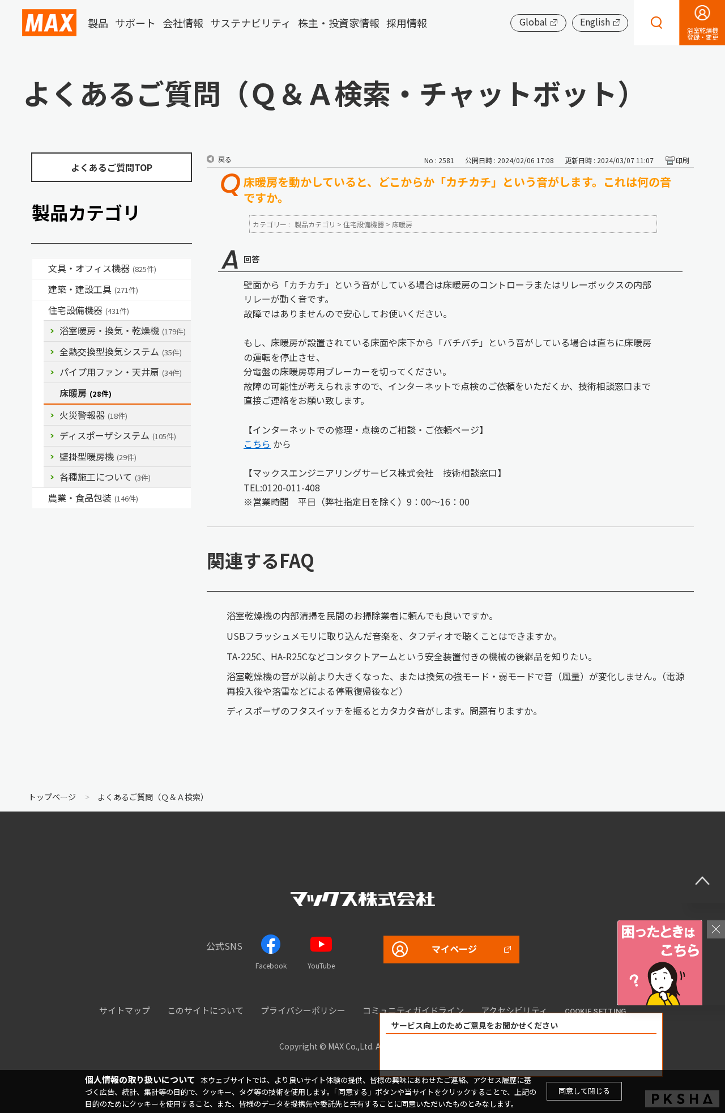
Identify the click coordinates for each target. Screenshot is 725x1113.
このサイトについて (205, 1010)
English (595, 21)
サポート (135, 22)
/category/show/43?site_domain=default (40, 498)
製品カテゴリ (315, 224)
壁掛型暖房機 (98, 456)
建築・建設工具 (93, 289)
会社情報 (183, 22)
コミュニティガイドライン (413, 1010)
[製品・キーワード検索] (656, 22)
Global (533, 21)
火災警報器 (93, 415)
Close (716, 929)
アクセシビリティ (514, 1010)
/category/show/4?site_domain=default (40, 268)
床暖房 (85, 393)
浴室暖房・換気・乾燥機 (122, 330)
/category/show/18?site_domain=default (40, 289)
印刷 (682, 160)
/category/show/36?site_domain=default (40, 310)
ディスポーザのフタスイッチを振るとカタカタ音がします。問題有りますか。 (384, 710)
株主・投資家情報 (338, 22)
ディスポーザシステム (117, 435)
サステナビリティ (250, 22)
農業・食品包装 (93, 497)
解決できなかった (586, 1055)
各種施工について (105, 476)
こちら (257, 444)
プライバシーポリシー (303, 1010)
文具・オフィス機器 (102, 268)
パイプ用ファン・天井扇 (120, 372)
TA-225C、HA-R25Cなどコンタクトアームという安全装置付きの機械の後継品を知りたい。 (412, 656)
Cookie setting (595, 1011)
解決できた (456, 1055)
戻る (225, 159)
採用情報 (406, 22)
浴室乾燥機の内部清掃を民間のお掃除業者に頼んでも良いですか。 (362, 615)
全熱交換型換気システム (120, 351)
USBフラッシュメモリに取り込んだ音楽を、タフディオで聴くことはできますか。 (394, 636)
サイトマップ (124, 1010)
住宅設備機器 (88, 310)
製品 (98, 22)
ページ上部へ (702, 880)
